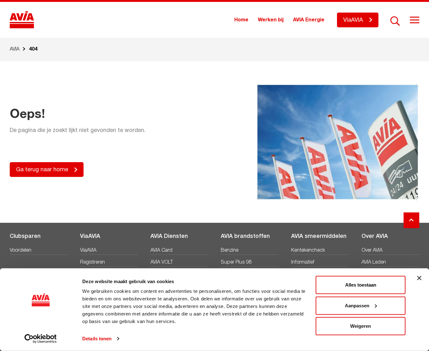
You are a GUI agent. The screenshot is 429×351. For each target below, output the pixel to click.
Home (241, 20)
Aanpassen (357, 305)
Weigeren (360, 326)
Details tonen (96, 338)
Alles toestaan (360, 285)
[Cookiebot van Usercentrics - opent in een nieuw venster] (40, 338)
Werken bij (271, 20)
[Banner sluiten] (419, 278)
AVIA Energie (308, 20)
